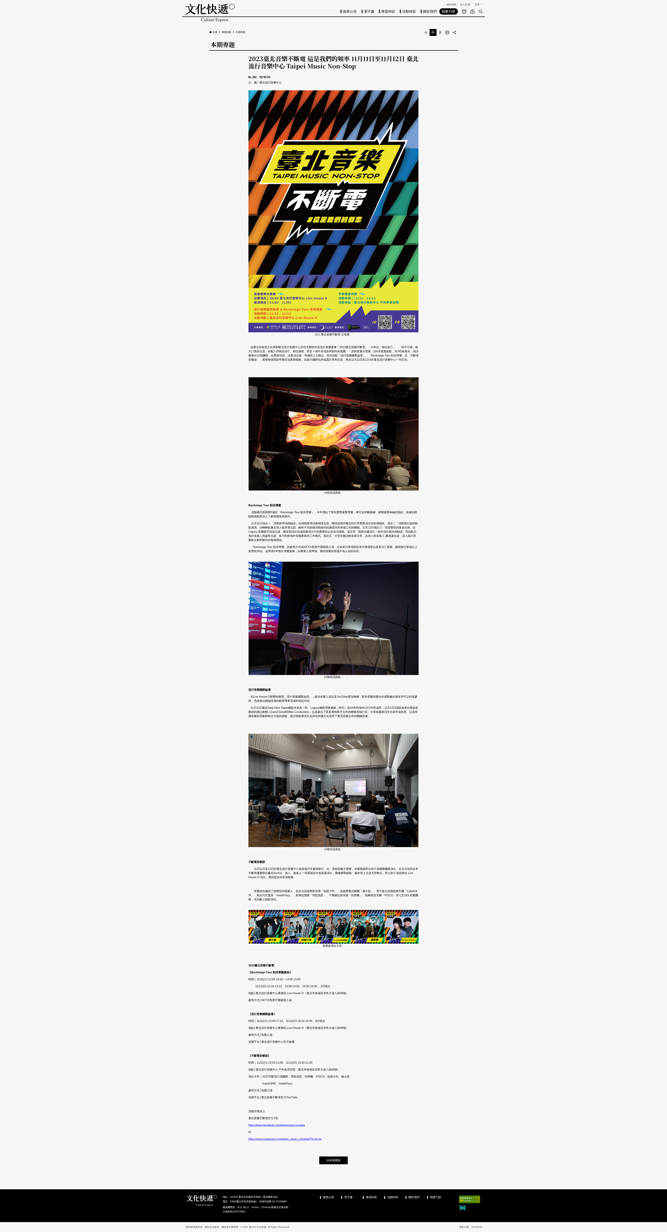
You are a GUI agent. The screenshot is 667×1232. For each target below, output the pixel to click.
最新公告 (350, 11)
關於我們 (430, 11)
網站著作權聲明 (229, 1227)
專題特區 (388, 11)
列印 (447, 32)
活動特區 (409, 11)
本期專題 (240, 32)
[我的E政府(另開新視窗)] (462, 1208)
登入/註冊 (465, 4)
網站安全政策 (212, 1227)
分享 (454, 32)
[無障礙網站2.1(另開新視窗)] (469, 1199)
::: (445, 4)
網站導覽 (451, 4)
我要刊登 (448, 11)
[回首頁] (210, 13)
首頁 (215, 32)
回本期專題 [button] (333, 1160)
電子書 (369, 11)
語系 (477, 4)
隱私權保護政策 (194, 1227)
